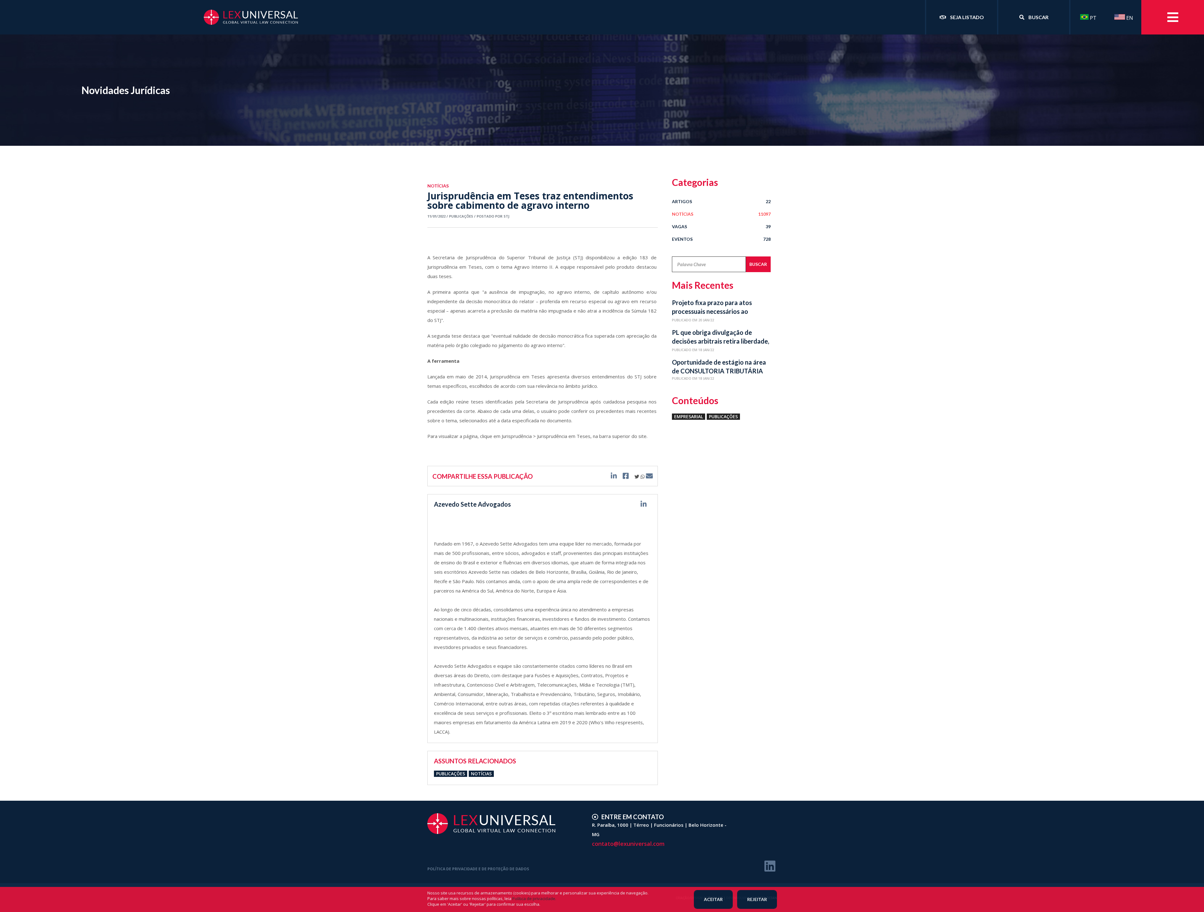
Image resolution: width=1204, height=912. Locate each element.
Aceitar (713, 899)
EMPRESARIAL (688, 416)
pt (1092, 17)
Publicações (450, 774)
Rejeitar (757, 899)
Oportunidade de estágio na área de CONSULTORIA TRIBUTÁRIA (719, 366)
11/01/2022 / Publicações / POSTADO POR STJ (468, 216)
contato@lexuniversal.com (628, 843)
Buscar (758, 264)
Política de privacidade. (534, 898)
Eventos (721, 239)
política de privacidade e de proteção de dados (478, 869)
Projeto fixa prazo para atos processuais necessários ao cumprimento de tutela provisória (720, 308)
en (1129, 17)
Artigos (721, 201)
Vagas (721, 226)
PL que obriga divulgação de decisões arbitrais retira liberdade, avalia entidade (720, 338)
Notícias (481, 774)
